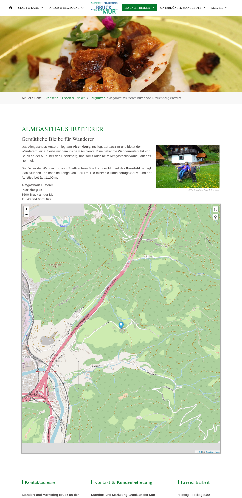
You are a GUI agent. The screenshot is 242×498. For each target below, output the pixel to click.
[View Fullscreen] (215, 209)
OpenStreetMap (213, 451)
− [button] (26, 214)
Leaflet (199, 451)
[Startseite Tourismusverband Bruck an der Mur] (10, 8)
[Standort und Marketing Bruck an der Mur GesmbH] (104, 8)
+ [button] (26, 209)
